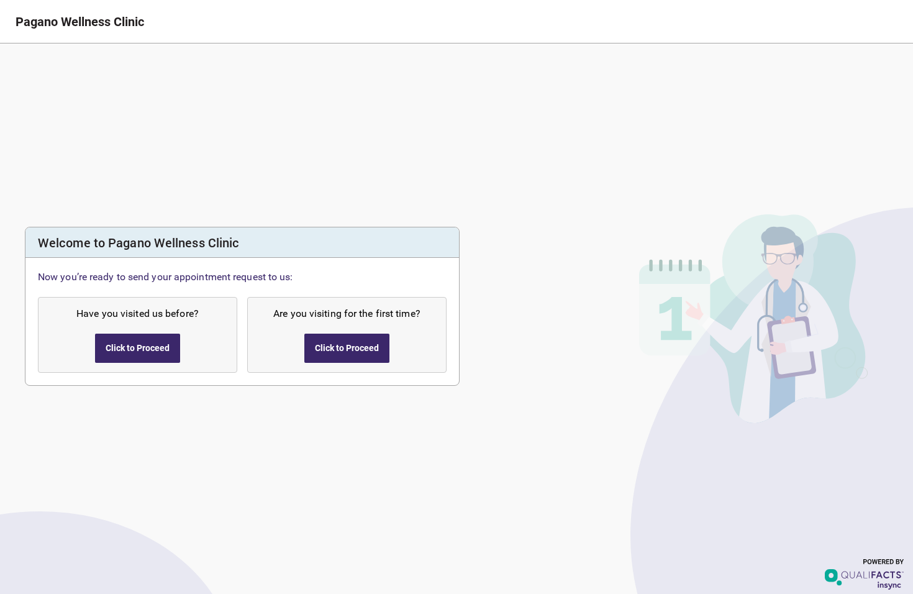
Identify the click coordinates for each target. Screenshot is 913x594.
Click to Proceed (138, 348)
